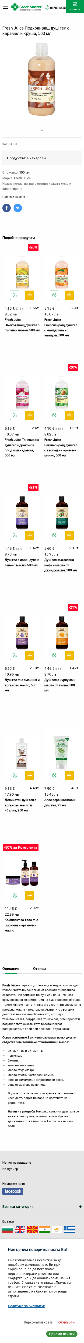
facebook (13, 1191)
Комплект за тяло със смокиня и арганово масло (21, 925)
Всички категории (18, 1206)
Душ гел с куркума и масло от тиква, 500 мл (59, 685)
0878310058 (58, 8)
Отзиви (39, 968)
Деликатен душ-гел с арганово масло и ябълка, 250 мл (20, 805)
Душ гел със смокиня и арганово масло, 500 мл (22, 685)
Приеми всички (62, 1334)
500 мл (24, 172)
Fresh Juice (22, 178)
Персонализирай (38, 1322)
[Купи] (29, 295)
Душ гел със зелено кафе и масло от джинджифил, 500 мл (60, 565)
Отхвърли (66, 1322)
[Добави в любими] (14, 295)
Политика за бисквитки (26, 1306)
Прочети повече (14, 196)
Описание (10, 968)
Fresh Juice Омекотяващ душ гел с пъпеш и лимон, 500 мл (22, 325)
